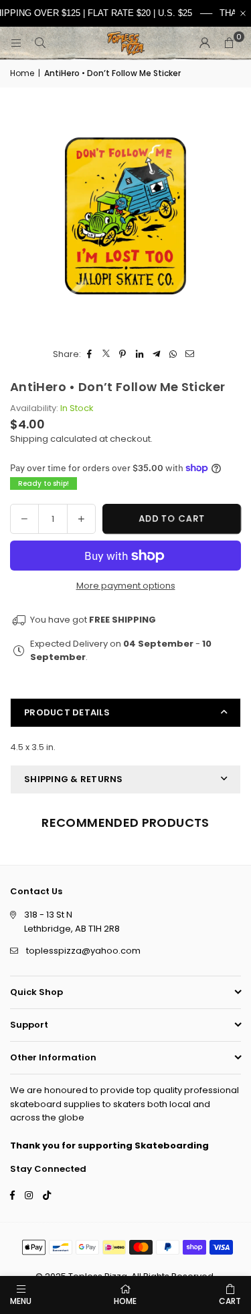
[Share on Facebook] (89, 355)
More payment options (125, 585)
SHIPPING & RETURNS (73, 779)
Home (22, 73)
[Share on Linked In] (140, 355)
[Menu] (16, 43)
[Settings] (205, 43)
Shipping (29, 438)
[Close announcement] (243, 13)
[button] (229, 43)
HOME (125, 1301)
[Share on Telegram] (156, 355)
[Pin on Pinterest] (123, 355)
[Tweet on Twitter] (106, 355)
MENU (20, 1301)
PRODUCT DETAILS (67, 712)
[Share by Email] (190, 355)
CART (230, 1301)
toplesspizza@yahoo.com (83, 950)
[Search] (40, 43)
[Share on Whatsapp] (173, 355)
